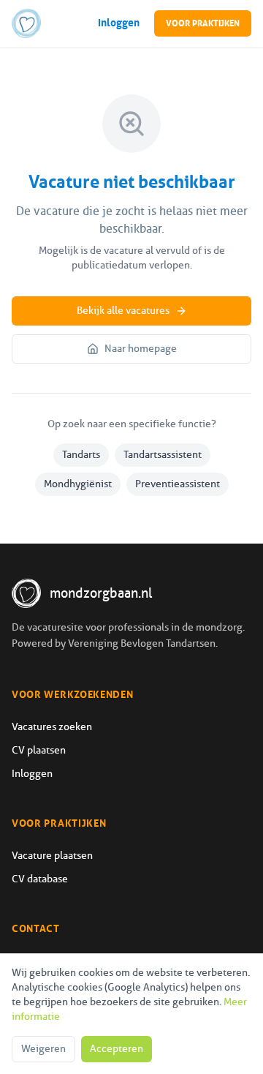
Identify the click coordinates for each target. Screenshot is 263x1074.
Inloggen (119, 23)
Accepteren (116, 1049)
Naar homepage (140, 348)
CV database (40, 879)
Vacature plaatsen (52, 855)
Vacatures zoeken (52, 727)
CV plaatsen (39, 750)
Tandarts (81, 454)
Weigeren (43, 1049)
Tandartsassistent (162, 454)
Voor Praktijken (203, 23)
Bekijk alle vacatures (123, 310)
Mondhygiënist (78, 484)
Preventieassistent (177, 484)
